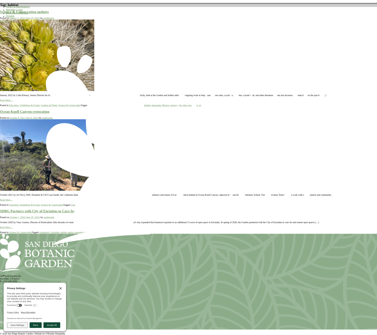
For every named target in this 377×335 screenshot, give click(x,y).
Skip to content (7, 21)
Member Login (14, 9)
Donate (10, 16)
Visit (8, 275)
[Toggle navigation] (1, 270)
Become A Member (17, 13)
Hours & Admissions (18, 6)
